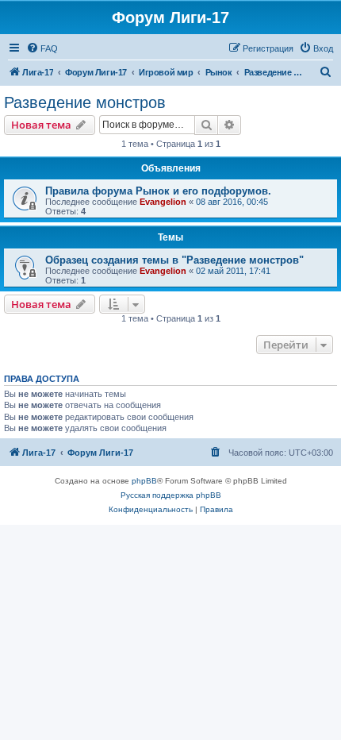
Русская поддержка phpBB (171, 495)
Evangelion (163, 201)
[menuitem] (42, 48)
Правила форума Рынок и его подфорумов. (158, 191)
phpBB (144, 480)
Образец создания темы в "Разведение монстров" (174, 260)
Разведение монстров (85, 102)
